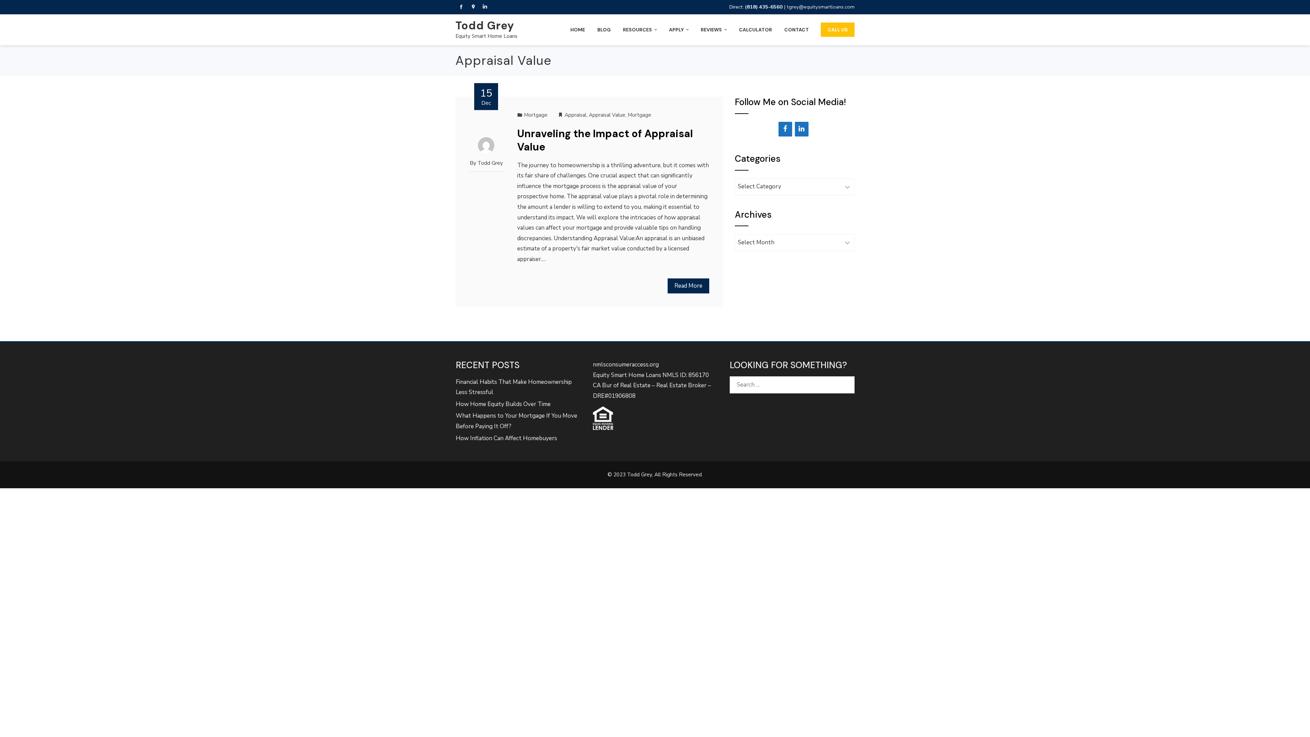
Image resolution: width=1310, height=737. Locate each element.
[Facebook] (785, 129)
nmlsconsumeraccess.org (626, 365)
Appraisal (575, 115)
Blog (604, 30)
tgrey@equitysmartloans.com (821, 6)
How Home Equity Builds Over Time (503, 404)
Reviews (711, 30)
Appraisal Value (607, 115)
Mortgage (536, 115)
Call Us (838, 30)
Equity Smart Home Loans (486, 36)
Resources (637, 30)
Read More (688, 286)
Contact (796, 30)
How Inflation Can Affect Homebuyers (506, 438)
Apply (676, 30)
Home (577, 30)
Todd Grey (484, 25)
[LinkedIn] (802, 129)
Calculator (755, 30)
